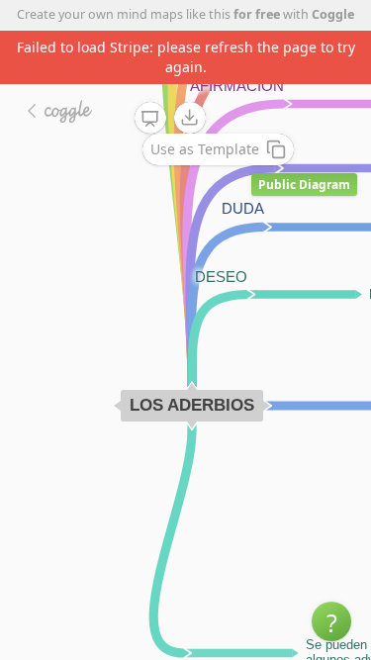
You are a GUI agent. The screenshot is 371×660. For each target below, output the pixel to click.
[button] (331, 621)
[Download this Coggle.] (190, 118)
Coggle (333, 14)
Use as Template (204, 149)
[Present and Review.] (150, 119)
